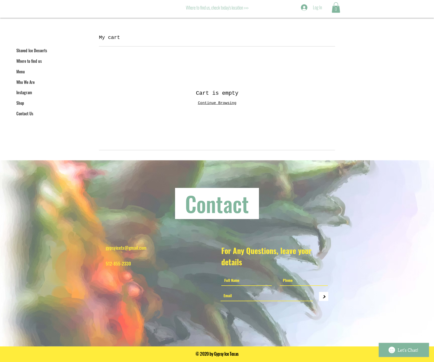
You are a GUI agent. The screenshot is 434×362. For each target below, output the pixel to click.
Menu (20, 72)
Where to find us (29, 61)
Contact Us (24, 114)
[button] (336, 7)
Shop (20, 103)
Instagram (24, 92)
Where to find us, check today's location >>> (217, 7)
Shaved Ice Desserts (31, 50)
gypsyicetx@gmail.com (126, 247)
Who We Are (25, 82)
